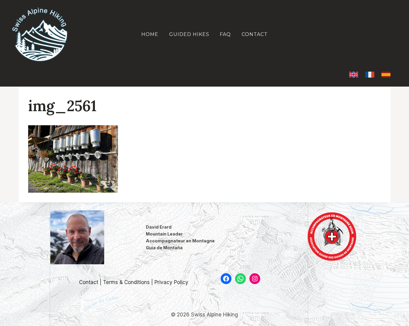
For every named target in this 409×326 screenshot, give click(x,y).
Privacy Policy (171, 282)
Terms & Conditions (126, 282)
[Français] (369, 75)
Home (149, 34)
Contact (255, 34)
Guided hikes (189, 34)
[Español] (385, 75)
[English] (353, 75)
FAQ (225, 34)
